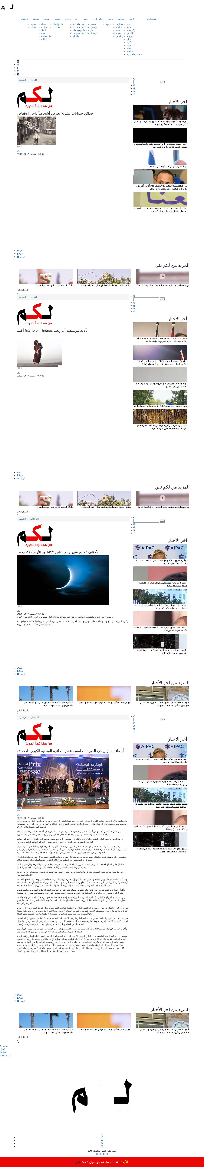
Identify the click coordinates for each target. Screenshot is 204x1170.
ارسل (22, 256)
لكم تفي (33, 79)
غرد (20, 250)
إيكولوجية (131, 30)
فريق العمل (151, 18)
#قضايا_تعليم (47, 36)
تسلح (129, 39)
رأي (76, 18)
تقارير (33, 24)
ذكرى (129, 42)
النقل (43, 30)
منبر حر (76, 27)
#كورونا (130, 36)
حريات (110, 18)
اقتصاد (57, 18)
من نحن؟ (4, 1046)
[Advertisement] (72, 228)
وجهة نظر (77, 30)
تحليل (33, 27)
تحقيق (93, 24)
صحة (43, 33)
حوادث (44, 27)
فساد (129, 27)
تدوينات (76, 33)
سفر (118, 30)
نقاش (83, 27)
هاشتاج (76, 36)
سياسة (36, 18)
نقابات (44, 39)
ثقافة (86, 18)
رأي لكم (76, 24)
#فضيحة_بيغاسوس (135, 54)
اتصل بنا (3, 1051)
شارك (20, 253)
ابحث (162, 81)
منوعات (121, 18)
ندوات (84, 30)
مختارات (119, 24)
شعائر (118, 33)
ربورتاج (93, 27)
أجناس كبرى (98, 18)
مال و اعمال (58, 24)
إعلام (129, 24)
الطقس (130, 33)
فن (82, 24)
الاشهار (3, 1048)
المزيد (131, 18)
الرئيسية (25, 18)
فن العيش (120, 36)
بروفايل (93, 33)
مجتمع (46, 18)
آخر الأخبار (34, 518)
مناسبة (119, 27)
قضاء (43, 24)
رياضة (68, 18)
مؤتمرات (56, 27)
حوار (92, 30)
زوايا (129, 45)
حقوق (108, 24)
